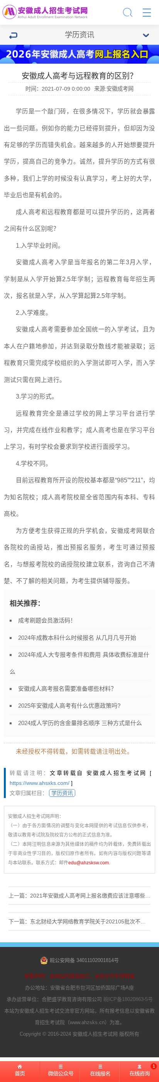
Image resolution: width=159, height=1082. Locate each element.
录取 (86, 346)
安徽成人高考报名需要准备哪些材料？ (67, 688)
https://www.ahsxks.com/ (39, 783)
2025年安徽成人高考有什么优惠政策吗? (69, 705)
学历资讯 (62, 793)
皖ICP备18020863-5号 (128, 999)
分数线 (101, 346)
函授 (36, 547)
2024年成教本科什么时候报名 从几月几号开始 (77, 637)
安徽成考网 (126, 530)
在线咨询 (139, 1074)
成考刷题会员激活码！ (47, 620)
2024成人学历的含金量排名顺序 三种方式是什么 (80, 723)
